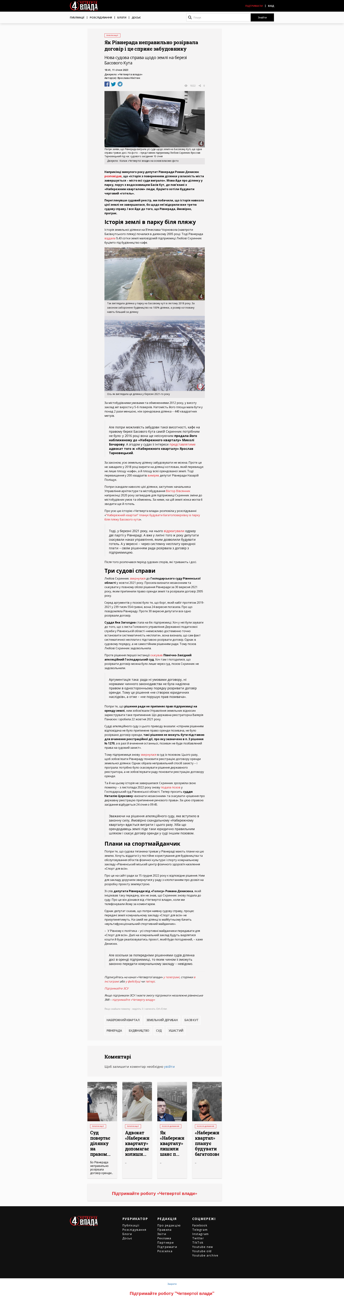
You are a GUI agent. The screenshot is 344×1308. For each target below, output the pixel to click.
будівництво (139, 1031)
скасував (156, 655)
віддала (109, 238)
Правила (164, 1230)
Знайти (262, 17)
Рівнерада (114, 1031)
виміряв (153, 475)
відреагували (174, 531)
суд (159, 1031)
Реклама (164, 1238)
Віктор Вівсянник (178, 491)
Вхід (271, 6)
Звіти (161, 1234)
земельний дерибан (162, 1020)
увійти (169, 1066)
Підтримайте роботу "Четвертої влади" (172, 1293)
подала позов (170, 787)
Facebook (199, 1225)
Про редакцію (169, 1225)
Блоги (121, 17)
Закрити (172, 1283)
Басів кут (191, 1020)
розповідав (113, 176)
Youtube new (202, 1247)
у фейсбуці (133, 981)
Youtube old (202, 1251)
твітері (150, 981)
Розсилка (165, 1251)
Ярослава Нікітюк (128, 78)
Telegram (200, 1230)
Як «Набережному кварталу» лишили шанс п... (172, 1143)
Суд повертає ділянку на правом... (100, 1143)
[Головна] (84, 6)
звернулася (137, 578)
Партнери (165, 1243)
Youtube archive (205, 1255)
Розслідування (101, 17)
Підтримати (254, 6)
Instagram (200, 1234)
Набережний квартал (123, 1020)
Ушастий (176, 1031)
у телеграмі (171, 977)
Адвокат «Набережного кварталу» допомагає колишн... (137, 1143)
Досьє (136, 17)
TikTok (198, 1243)
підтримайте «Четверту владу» (133, 1000)
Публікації (77, 17)
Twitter (198, 1238)
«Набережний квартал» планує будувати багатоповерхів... (207, 1143)
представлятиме (182, 444)
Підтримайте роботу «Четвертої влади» (154, 1193)
